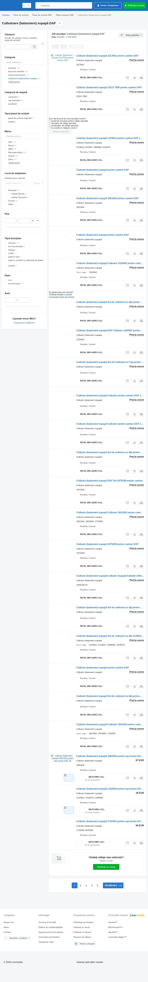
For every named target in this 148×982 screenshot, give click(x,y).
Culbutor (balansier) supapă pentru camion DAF (102, 170)
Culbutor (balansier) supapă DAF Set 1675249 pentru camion (109, 480)
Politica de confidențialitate (50, 927)
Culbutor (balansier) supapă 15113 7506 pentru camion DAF (109, 87)
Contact (7, 932)
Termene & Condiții (47, 922)
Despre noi (9, 922)
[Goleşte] (43, 44)
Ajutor (6, 927)
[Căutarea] (38, 5)
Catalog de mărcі (46, 942)
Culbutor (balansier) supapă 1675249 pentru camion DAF (107, 544)
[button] (134, 77)
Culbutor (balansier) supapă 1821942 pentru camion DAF (107, 198)
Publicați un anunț (106, 867)
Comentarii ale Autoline (49, 937)
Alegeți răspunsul (61, 131)
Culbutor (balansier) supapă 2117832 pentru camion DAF (107, 56)
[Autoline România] (11, 5)
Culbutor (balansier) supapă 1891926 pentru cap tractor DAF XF (111, 756)
